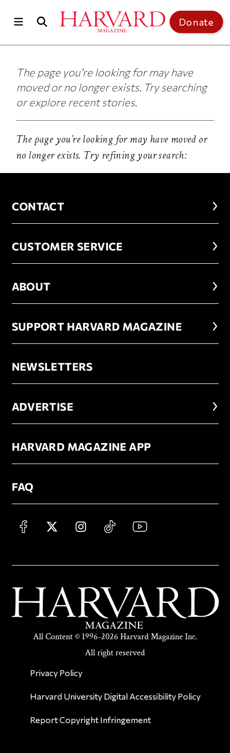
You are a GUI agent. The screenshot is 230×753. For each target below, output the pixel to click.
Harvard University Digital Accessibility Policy (115, 696)
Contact (38, 206)
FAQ (23, 486)
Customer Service (67, 246)
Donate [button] (196, 22)
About (31, 286)
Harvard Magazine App (81, 446)
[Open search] (42, 21)
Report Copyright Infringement (90, 720)
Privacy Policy (56, 673)
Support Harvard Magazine (97, 326)
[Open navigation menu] (18, 21)
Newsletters (52, 366)
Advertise (43, 406)
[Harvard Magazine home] (112, 22)
